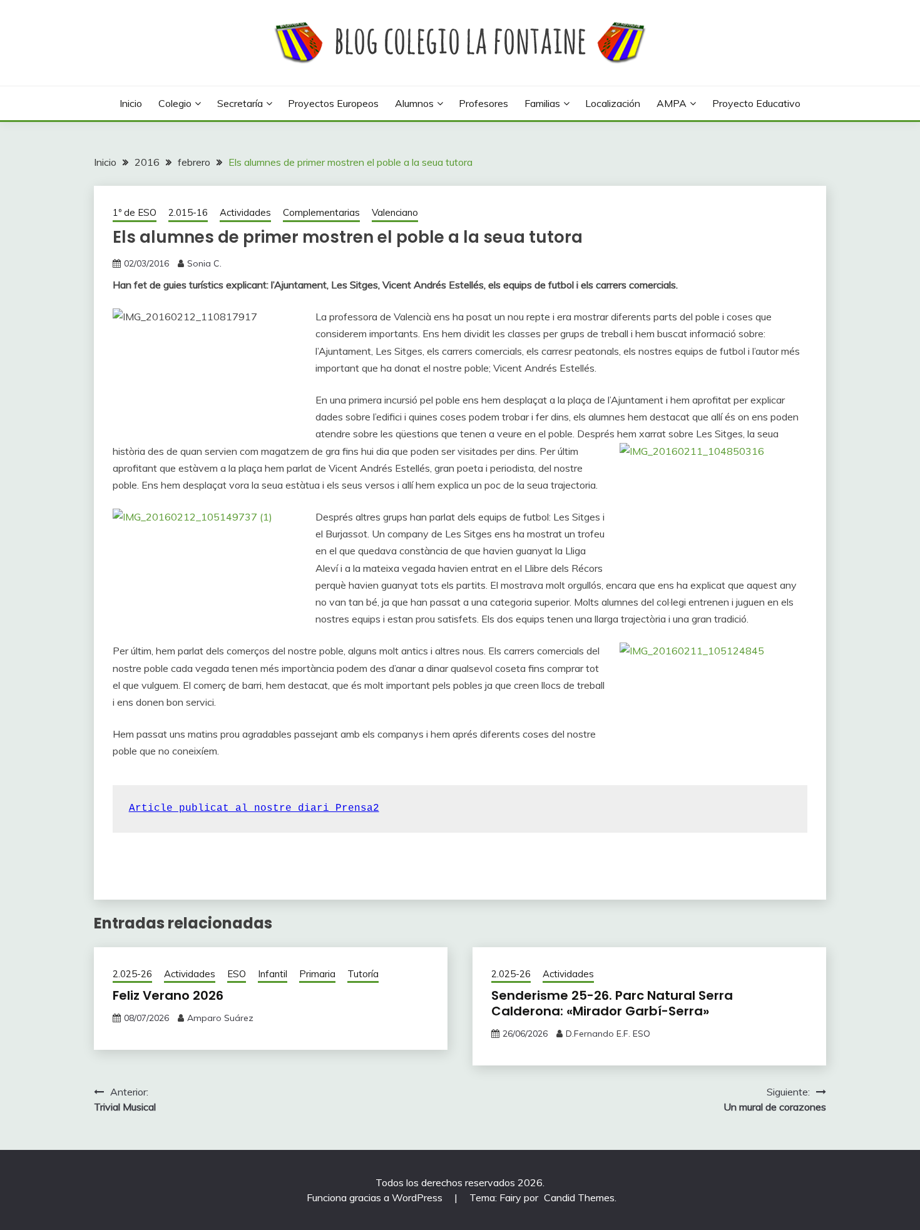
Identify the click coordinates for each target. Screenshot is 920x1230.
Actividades (245, 212)
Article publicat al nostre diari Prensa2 (254, 808)
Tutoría (363, 974)
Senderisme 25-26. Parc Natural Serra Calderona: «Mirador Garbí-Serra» (612, 1003)
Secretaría (240, 103)
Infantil (272, 974)
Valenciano (395, 212)
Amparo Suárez (220, 1018)
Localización (612, 103)
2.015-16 (188, 212)
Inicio (131, 103)
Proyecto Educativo (756, 103)
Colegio (175, 103)
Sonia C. (204, 263)
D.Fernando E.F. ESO (608, 1033)
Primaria (317, 974)
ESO (236, 974)
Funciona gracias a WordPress (376, 1197)
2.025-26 (132, 974)
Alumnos (414, 103)
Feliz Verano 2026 (168, 995)
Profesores (483, 103)
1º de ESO (134, 212)
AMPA (672, 103)
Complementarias (321, 212)
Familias (542, 103)
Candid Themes (579, 1197)
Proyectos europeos (333, 103)
